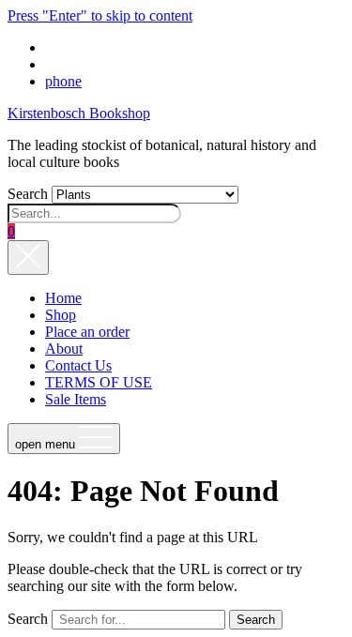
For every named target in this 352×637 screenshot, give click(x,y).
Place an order (87, 332)
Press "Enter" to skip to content (100, 15)
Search (28, 194)
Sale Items (75, 399)
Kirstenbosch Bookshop (79, 113)
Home (63, 298)
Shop (60, 315)
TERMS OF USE (98, 382)
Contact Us (78, 365)
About (64, 348)
